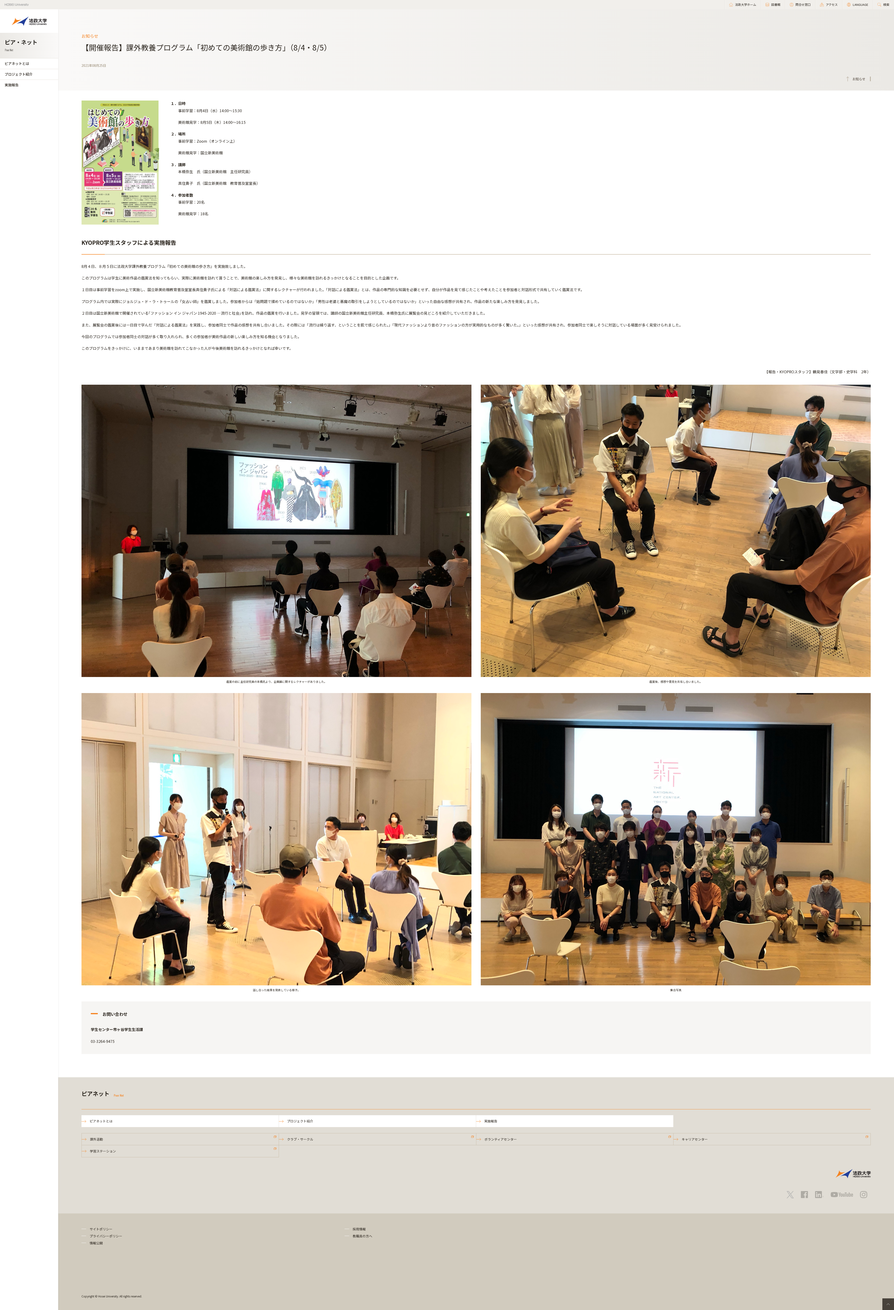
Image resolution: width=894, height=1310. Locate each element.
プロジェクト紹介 (19, 74)
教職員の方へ (362, 1236)
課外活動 (96, 1139)
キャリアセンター (695, 1139)
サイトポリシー (101, 1229)
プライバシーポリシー (106, 1236)
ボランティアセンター (500, 1139)
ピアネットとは (17, 63)
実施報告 (12, 84)
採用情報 (359, 1229)
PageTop (888, 1304)
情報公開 (96, 1243)
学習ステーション (103, 1151)
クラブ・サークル (300, 1139)
